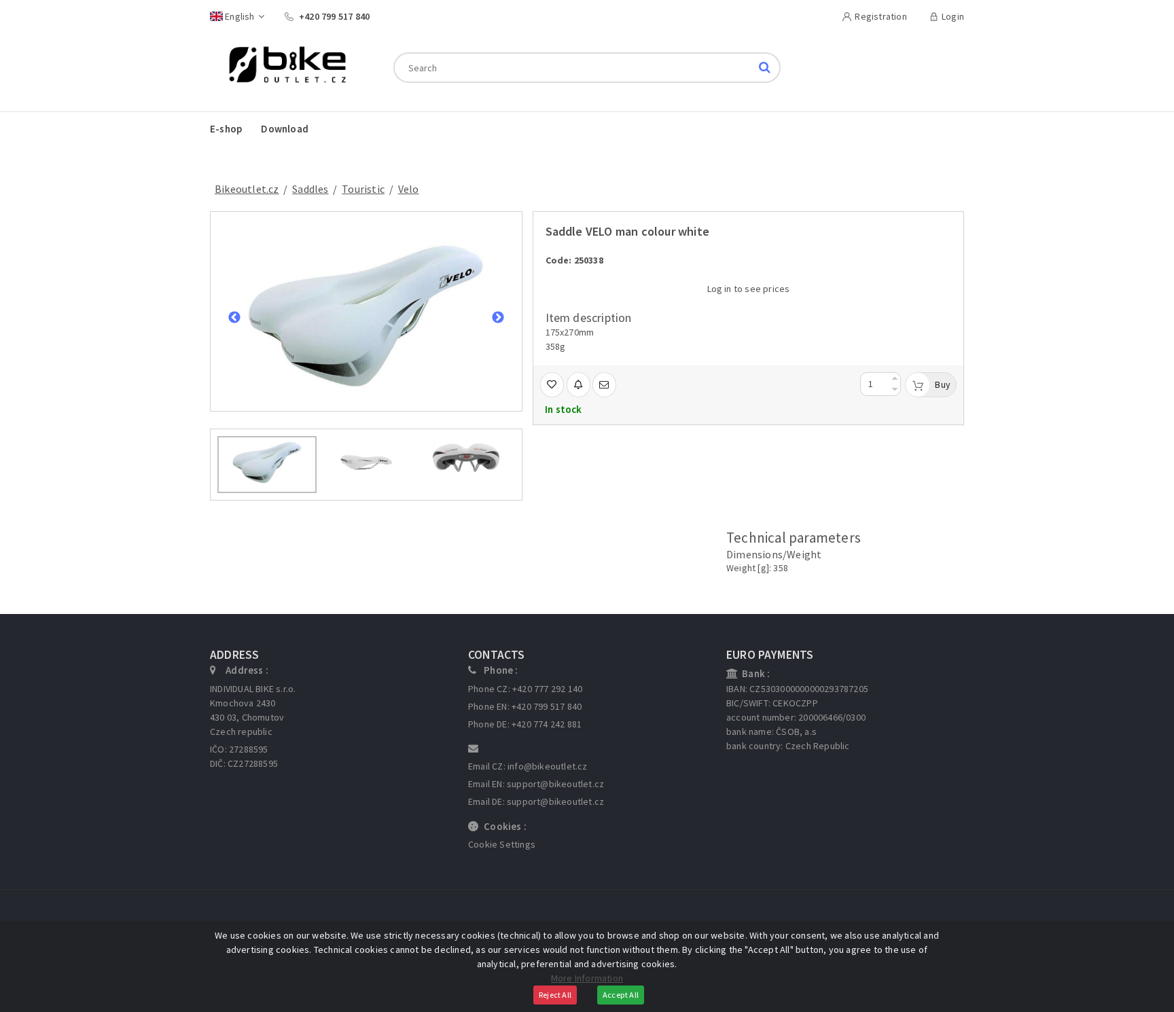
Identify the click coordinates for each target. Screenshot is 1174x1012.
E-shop (226, 128)
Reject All (555, 995)
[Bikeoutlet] (282, 66)
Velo (408, 189)
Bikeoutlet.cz (247, 189)
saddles (310, 189)
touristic (363, 189)
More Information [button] (587, 978)
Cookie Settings (501, 844)
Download (284, 128)
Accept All (621, 995)
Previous (234, 318)
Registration (880, 16)
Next (498, 318)
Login (953, 16)
